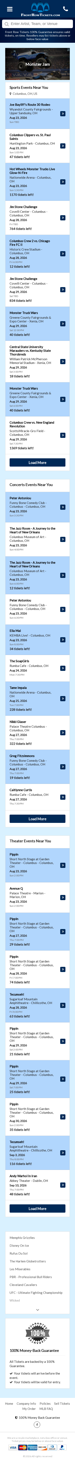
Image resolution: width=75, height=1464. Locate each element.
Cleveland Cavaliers (23, 1285)
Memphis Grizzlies (22, 1237)
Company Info (26, 1403)
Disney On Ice (19, 1245)
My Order (29, 1409)
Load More (37, 462)
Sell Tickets (62, 1403)
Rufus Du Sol (19, 1253)
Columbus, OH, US (24, 93)
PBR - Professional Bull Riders (31, 1277)
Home (9, 1403)
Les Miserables (20, 1269)
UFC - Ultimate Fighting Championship (36, 1292)
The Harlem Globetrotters (28, 1261)
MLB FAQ (46, 1409)
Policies (45, 1403)
